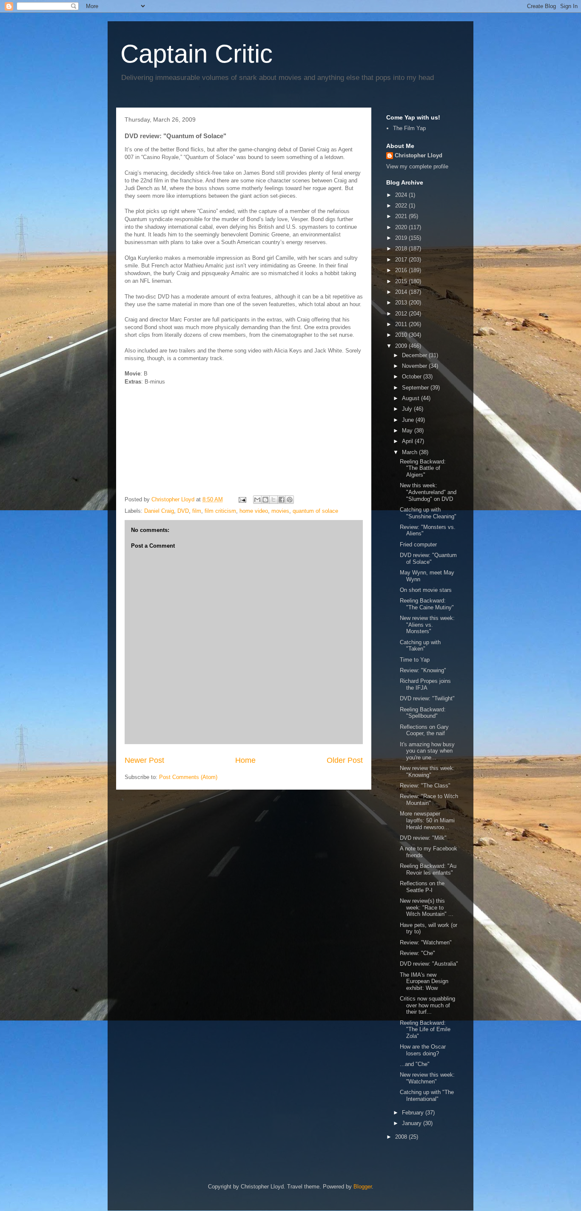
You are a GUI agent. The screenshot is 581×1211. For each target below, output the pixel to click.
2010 (402, 335)
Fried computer (418, 544)
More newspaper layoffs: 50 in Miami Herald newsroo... (427, 820)
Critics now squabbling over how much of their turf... (427, 1005)
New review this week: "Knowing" (427, 771)
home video (253, 511)
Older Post (345, 760)
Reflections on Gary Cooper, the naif (424, 730)
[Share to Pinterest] (289, 499)
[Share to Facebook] (281, 499)
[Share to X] (273, 499)
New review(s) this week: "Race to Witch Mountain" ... (426, 907)
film (196, 511)
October (412, 376)
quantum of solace (315, 511)
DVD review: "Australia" (429, 964)
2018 (402, 248)
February (413, 1112)
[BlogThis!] (265, 499)
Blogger (362, 1186)
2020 (402, 227)
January (412, 1123)
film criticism (220, 511)
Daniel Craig (159, 511)
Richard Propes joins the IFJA (425, 684)
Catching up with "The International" (427, 1095)
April (408, 441)
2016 (402, 270)
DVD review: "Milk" (423, 838)
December (415, 355)
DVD (183, 511)
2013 (402, 302)
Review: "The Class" (425, 785)
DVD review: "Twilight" (427, 698)
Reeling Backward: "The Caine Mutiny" (427, 604)
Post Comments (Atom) (188, 777)
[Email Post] (242, 499)
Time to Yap (415, 660)
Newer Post (144, 760)
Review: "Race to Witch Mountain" (429, 799)
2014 (402, 292)
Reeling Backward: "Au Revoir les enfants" (428, 869)
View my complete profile (417, 166)
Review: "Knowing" (423, 670)
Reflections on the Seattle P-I (422, 886)
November (415, 366)
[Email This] (257, 499)
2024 (402, 195)
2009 (402, 346)
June (409, 420)
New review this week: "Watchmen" (427, 1078)
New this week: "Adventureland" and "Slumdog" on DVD (428, 492)
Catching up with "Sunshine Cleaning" (428, 513)
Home (245, 760)
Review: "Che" (417, 953)
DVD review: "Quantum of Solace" (428, 558)
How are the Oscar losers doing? (423, 1050)
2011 (402, 324)
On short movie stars (426, 590)
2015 (402, 281)
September (416, 387)
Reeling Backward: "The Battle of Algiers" (423, 468)
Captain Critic (196, 54)
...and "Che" (415, 1064)
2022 (402, 205)
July (408, 409)
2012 (402, 313)
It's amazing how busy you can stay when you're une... (427, 751)
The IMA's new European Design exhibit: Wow (424, 981)
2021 (402, 216)
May (408, 430)
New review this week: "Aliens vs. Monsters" (427, 624)
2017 (402, 259)
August (411, 398)
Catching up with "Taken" (420, 645)
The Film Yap (409, 128)
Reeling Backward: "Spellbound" (423, 712)
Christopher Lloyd (418, 155)
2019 (402, 238)
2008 (402, 1137)
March (410, 452)
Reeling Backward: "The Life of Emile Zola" (425, 1029)
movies (280, 511)
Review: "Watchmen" (426, 942)
